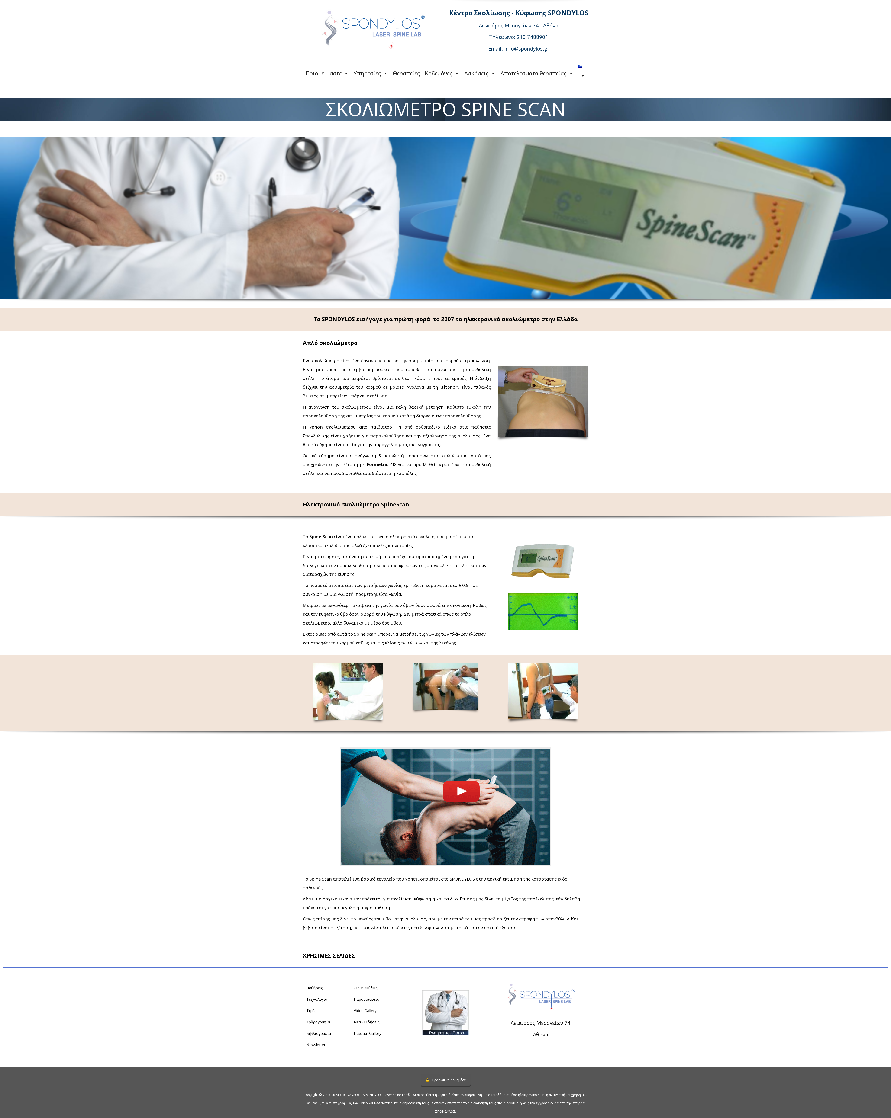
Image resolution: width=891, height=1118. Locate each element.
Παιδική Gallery (367, 1033)
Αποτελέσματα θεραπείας (533, 73)
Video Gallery (365, 1010)
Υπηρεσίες (367, 73)
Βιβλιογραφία (318, 1033)
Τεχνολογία (316, 999)
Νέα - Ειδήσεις (367, 1022)
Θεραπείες (406, 73)
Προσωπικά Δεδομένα (449, 1080)
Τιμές (311, 1010)
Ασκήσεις (476, 73)
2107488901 (553, 1047)
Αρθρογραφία (318, 1022)
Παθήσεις (314, 987)
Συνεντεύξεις (366, 987)
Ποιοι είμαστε (324, 73)
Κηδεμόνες (438, 73)
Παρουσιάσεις (366, 999)
